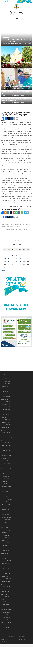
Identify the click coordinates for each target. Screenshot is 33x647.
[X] (11, 212)
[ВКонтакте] (2, 212)
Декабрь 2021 (4, 522)
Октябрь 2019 (4, 589)
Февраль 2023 (5, 486)
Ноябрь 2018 (4, 617)
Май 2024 (3, 448)
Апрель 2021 (4, 542)
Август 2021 (4, 532)
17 (5, 261)
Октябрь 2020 (4, 558)
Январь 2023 (4, 489)
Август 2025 (4, 409)
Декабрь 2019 (4, 584)
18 (9, 261)
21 (20, 261)
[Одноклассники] (5, 212)
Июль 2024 (4, 442)
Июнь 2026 (4, 383)
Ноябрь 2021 (4, 525)
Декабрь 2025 (4, 399)
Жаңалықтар (6, 36)
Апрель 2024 (4, 450)
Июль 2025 (4, 412)
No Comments (26, 43)
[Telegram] (27, 212)
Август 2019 (4, 594)
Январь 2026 (4, 396)
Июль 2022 (4, 504)
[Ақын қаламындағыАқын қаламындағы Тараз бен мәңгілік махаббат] (16, 57)
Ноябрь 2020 (4, 555)
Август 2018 (4, 625)
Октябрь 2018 (4, 619)
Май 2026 (3, 386)
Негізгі (8, 634)
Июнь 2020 (4, 568)
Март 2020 (4, 576)
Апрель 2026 (4, 389)
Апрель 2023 (4, 481)
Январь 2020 (4, 581)
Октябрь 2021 (4, 527)
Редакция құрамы (21, 636)
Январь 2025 (4, 427)
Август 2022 (4, 501)
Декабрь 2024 (4, 430)
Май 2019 (3, 601)
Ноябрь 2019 (4, 586)
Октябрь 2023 (4, 465)
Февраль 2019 (5, 609)
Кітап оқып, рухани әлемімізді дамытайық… (16, 86)
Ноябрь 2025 (4, 401)
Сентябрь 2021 (5, 530)
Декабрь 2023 (4, 460)
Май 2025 (3, 417)
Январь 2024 (4, 458)
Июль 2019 (4, 596)
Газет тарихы (14, 634)
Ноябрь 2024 (4, 432)
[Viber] (19, 212)
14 (20, 258)
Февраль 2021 (5, 548)
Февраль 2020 (5, 578)
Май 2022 (3, 509)
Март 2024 (4, 453)
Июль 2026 (4, 381)
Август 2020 (4, 563)
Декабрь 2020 (4, 553)
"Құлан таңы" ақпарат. (8, 43)
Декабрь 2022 (4, 491)
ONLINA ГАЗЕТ (23, 634)
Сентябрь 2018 (5, 622)
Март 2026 (4, 391)
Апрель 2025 (4, 419)
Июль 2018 (4, 627)
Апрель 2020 (4, 573)
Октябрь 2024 (4, 435)
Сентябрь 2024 (5, 437)
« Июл (3, 270)
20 (16, 261)
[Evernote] (16, 212)
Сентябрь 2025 (5, 406)
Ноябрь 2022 (4, 494)
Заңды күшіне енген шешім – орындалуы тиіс (15, 40)
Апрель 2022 (4, 512)
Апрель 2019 (4, 604)
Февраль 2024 (5, 455)
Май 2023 (3, 478)
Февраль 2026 (5, 394)
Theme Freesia (15, 639)
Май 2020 (3, 571)
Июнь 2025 (4, 414)
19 (12, 261)
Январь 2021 (4, 550)
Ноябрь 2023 (4, 463)
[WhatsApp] (22, 212)
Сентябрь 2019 (5, 591)
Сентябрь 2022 (5, 499)
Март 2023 (4, 483)
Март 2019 (4, 607)
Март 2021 (4, 545)
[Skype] (25, 212)
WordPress (21, 639)
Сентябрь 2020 (5, 560)
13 (16, 258)
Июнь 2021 (4, 537)
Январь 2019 (4, 612)
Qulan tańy (16, 12)
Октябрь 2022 (4, 496)
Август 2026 (4, 378)
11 (9, 258)
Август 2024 (4, 440)
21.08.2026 (18, 43)
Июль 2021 (4, 535)
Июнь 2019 (4, 599)
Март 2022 (4, 514)
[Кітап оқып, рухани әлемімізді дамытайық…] (16, 79)
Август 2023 (4, 471)
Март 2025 (4, 422)
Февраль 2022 (5, 517)
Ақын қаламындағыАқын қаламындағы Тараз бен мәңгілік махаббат (15, 63)
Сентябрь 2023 (5, 468)
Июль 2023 (4, 473)
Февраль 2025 (5, 424)
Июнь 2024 (4, 445)
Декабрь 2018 (4, 614)
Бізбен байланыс (12, 636)
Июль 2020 (4, 566)
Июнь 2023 (4, 476)
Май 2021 (3, 540)
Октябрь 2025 (4, 404)
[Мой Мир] (8, 212)
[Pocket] (14, 212)
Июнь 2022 (4, 507)
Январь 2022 (4, 519)
